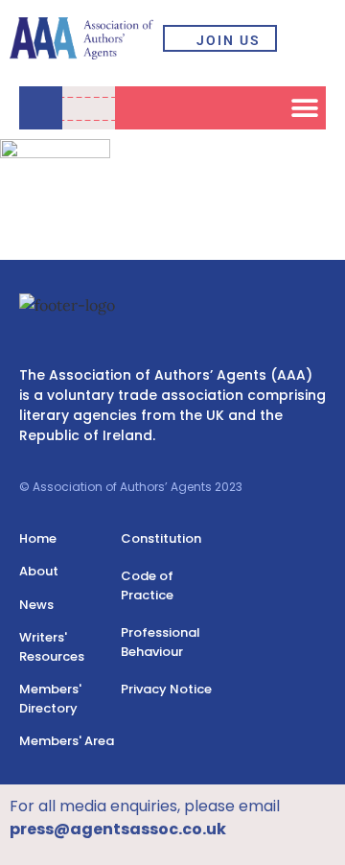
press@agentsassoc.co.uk (118, 829)
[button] (311, 38)
